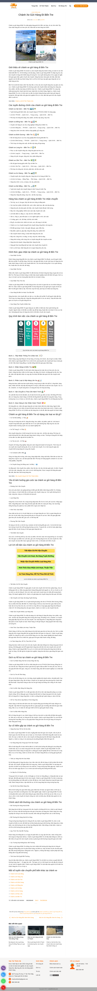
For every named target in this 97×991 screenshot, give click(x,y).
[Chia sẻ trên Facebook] (30, 906)
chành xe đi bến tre (44, 911)
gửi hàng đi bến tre (47, 913)
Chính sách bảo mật (55, 971)
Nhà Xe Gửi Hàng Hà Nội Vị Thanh (35, 938)
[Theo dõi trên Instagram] (74, 972)
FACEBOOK (43, 900)
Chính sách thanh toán (56, 967)
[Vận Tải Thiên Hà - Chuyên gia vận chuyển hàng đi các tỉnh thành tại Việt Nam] (16, 6)
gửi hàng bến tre (38, 913)
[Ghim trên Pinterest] (39, 906)
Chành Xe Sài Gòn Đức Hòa (53, 938)
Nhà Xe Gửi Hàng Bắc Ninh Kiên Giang (22, 917)
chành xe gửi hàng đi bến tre (26, 913)
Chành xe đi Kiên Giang (17, 882)
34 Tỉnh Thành (43, 6)
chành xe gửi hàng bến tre (55, 911)
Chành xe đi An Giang (16, 891)
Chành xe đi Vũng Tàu (16, 876)
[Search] (70, 6)
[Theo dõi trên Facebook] (71, 972)
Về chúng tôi (39, 964)
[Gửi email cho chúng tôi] (89, 2)
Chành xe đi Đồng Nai (16, 885)
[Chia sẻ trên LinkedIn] (41, 906)
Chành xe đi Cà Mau (16, 888)
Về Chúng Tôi (63, 6)
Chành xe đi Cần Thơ (16, 879)
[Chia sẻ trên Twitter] (33, 906)
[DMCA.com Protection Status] (54, 975)
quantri (42, 19)
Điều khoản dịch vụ (55, 964)
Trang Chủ (35, 6)
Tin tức (38, 971)
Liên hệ (38, 975)
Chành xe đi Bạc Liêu (16, 894)
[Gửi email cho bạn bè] (36, 906)
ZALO (36, 900)
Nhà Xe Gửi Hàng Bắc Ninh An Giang (50, 917)
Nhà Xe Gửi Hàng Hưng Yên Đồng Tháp (16, 938)
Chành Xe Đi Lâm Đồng (17, 874)
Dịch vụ (53, 6)
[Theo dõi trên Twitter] (77, 972)
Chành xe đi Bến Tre (16, 896)
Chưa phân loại (36, 12)
